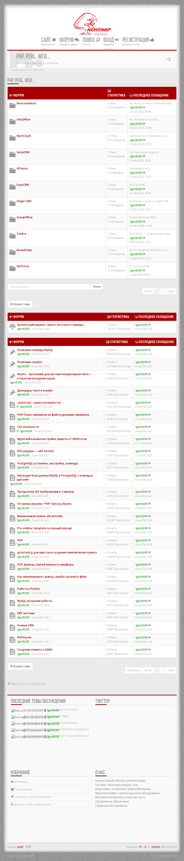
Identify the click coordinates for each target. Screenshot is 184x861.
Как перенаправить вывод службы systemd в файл (51, 577)
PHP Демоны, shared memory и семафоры (45, 564)
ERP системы (26, 613)
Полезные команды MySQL (35, 350)
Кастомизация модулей (144, 152)
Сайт (46, 40)
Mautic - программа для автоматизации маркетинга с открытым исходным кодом (53, 376)
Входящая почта (139, 168)
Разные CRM (25, 625)
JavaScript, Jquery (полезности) (39, 402)
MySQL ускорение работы (34, 601)
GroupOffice (25, 217)
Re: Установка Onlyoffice (144, 119)
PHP (20, 540)
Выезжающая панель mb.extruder (40, 516)
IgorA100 (136, 107)
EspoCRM (23, 185)
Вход (109, 40)
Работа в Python (28, 589)
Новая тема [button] (21, 304)
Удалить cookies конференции (32, 804)
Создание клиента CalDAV (34, 649)
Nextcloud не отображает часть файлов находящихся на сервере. (63, 729)
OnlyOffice (23, 119)
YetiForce (23, 266)
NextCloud (24, 136)
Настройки (133, 670)
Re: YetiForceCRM (139, 266)
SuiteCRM (23, 152)
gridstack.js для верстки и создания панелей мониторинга (57, 552)
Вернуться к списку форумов (27, 684)
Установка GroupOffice (143, 217)
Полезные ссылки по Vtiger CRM (148, 201)
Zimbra (21, 234)
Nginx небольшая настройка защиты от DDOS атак (52, 439)
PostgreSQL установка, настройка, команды (47, 463)
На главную (20, 782)
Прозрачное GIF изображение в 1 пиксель (45, 492)
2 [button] (162, 291)
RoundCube (24, 250)
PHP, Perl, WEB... (21, 80)
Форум (67, 40)
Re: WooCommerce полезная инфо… (152, 103)
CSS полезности (28, 427)
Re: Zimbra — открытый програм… (150, 234)
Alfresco (22, 168)
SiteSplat (155, 847)
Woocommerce (26, 103)
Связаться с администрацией (31, 797)
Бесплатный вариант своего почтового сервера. (50, 325)
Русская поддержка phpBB (21, 855)
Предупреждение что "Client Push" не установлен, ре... (57, 736)
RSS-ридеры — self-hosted (35, 451)
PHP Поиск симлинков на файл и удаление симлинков (53, 415)
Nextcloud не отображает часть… (150, 136)
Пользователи (23, 789)
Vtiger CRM (24, 201)
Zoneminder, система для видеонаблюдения (51, 723)
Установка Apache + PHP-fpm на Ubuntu (44, 504)
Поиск (89, 40)
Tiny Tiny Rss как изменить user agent (46, 716)
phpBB (20, 847)
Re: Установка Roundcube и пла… (150, 250)
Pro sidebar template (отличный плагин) (44, 528)
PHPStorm (24, 637)
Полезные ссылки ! (29, 362)
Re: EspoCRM (137, 185)
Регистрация (136, 40)
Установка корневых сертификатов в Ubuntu (51, 709)
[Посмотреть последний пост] (144, 107)
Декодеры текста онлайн (35, 390)
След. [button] (171, 291)
